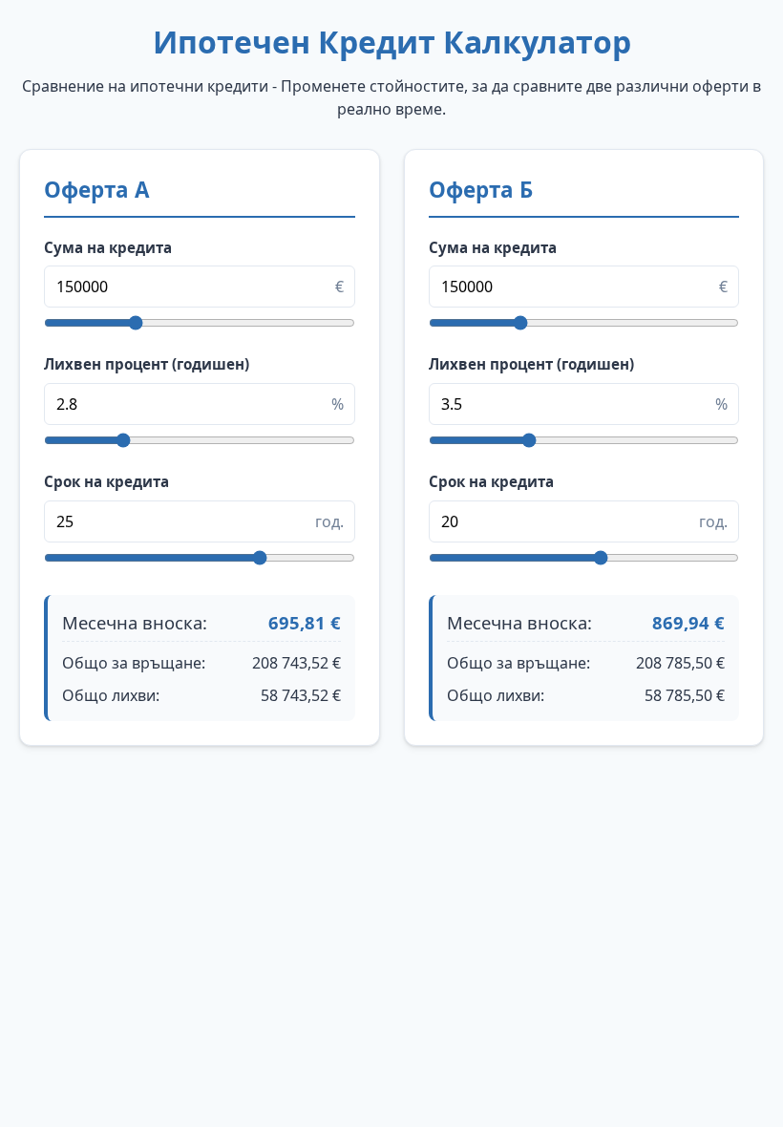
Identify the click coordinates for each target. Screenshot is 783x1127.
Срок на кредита (106, 481)
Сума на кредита (108, 247)
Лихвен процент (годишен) (146, 363)
